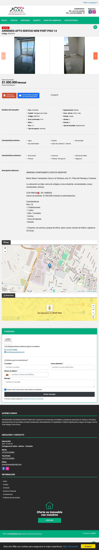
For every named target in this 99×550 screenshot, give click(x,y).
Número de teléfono (11, 371)
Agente (36, 20)
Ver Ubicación (43, 313)
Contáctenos (71, 20)
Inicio (4, 20)
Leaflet (79, 291)
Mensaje (7, 378)
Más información (70, 546)
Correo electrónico (57, 363)
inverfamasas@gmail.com (15, 352)
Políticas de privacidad (11, 498)
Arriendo (25, 20)
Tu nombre (8, 363)
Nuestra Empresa (52, 20)
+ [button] (5, 248)
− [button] (5, 251)
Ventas (14, 20)
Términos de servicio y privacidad (33, 399)
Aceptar (88, 546)
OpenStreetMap (92, 291)
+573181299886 (78, 11)
